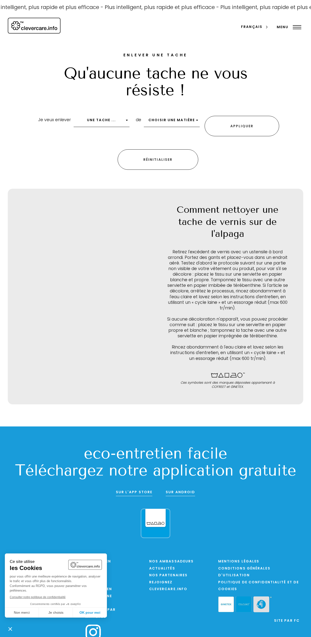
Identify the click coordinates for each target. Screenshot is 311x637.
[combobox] (102, 122)
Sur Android (180, 492)
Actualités (162, 568)
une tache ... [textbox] (101, 120)
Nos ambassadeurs (171, 561)
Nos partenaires (168, 575)
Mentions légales (238, 561)
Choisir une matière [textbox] (171, 120)
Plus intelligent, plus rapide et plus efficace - (157, 7)
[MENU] (295, 27)
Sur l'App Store (134, 492)
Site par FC (287, 621)
